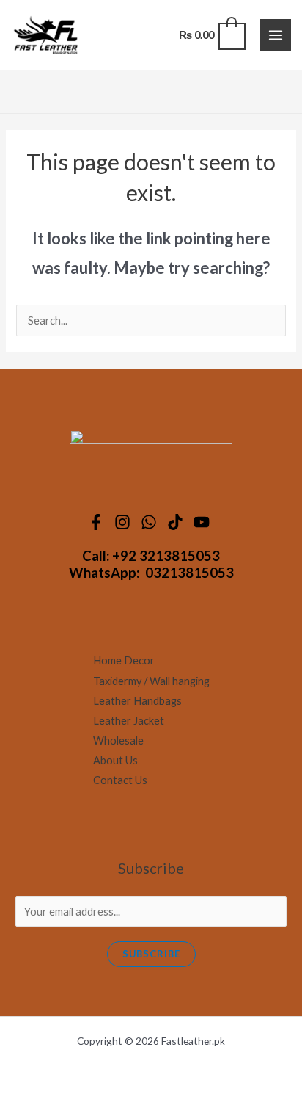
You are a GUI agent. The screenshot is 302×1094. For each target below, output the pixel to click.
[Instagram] (124, 522)
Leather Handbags (137, 701)
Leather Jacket (128, 720)
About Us (115, 760)
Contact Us (120, 780)
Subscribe (151, 954)
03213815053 (189, 573)
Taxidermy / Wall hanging (151, 681)
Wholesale (118, 740)
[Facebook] (98, 522)
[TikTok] (177, 522)
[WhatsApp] (151, 522)
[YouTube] (204, 522)
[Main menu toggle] (275, 34)
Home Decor (124, 660)
